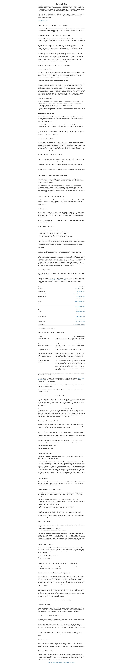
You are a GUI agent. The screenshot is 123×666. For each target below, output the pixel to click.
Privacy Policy (66, 662)
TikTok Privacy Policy (80, 314)
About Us (50, 662)
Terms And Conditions (57, 662)
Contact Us (72, 662)
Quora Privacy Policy (80, 309)
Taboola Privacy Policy (80, 311)
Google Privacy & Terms (80, 288)
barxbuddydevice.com (43, 20)
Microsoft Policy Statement (79, 324)
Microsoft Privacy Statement (79, 294)
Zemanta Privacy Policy (80, 319)
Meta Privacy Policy (81, 291)
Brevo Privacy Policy (80, 296)
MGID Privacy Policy (81, 304)
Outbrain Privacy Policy (80, 306)
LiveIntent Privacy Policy (80, 299)
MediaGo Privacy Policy (80, 301)
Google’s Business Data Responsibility (58, 279)
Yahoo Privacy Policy (80, 316)
